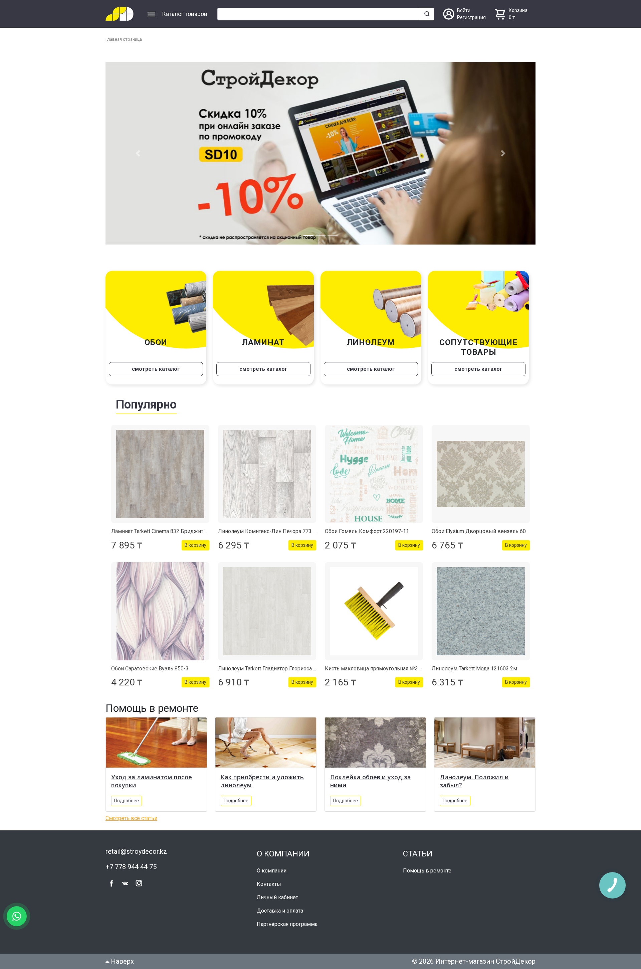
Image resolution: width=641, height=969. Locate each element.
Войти (463, 10)
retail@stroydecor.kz (136, 847)
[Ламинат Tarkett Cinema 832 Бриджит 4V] (160, 470)
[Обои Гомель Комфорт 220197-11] (374, 470)
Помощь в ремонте (427, 866)
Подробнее (126, 796)
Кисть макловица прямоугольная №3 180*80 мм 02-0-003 (397, 664)
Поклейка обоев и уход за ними (370, 777)
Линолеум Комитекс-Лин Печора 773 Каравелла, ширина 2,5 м (296, 527)
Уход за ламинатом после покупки (151, 777)
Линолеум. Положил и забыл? (474, 777)
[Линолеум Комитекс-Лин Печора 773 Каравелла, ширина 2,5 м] (267, 470)
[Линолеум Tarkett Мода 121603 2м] (481, 607)
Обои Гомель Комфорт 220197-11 (367, 527)
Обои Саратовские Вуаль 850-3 (150, 664)
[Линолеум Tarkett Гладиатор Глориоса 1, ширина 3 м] (267, 607)
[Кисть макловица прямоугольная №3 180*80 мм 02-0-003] (374, 607)
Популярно (146, 401)
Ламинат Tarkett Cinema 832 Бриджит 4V (161, 527)
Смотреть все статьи (131, 814)
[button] (137, 151)
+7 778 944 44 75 (131, 863)
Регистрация (471, 17)
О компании (271, 866)
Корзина (518, 10)
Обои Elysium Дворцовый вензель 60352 (483, 527)
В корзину (195, 541)
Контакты (269, 880)
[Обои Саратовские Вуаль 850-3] (160, 607)
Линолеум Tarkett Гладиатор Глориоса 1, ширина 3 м (283, 664)
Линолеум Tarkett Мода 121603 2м (474, 664)
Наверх (121, 957)
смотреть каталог (156, 365)
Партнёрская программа (287, 920)
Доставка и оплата (280, 907)
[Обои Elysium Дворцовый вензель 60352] (481, 470)
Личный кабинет (277, 893)
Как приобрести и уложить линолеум (262, 777)
